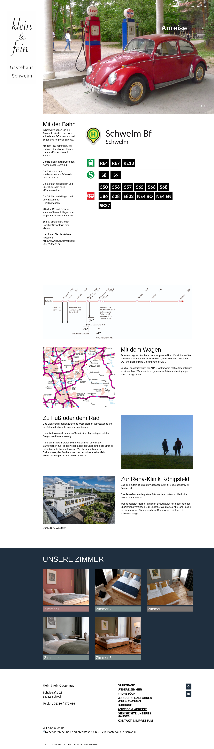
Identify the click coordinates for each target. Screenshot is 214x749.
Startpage (126, 685)
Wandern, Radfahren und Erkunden (135, 699)
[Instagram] (188, 686)
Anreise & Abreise (132, 709)
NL (205, 7)
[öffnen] (175, 7)
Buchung (125, 705)
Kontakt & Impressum (135, 720)
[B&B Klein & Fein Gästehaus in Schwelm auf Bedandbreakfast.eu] (118, 732)
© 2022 (46, 744)
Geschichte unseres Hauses (134, 715)
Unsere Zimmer (130, 689)
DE (192, 7)
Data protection (61, 744)
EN (199, 7)
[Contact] (188, 694)
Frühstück (126, 693)
